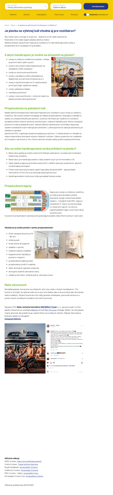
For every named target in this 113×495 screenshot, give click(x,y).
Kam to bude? (12, 5)
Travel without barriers (28, 464)
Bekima (34, 310)
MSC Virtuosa (50, 310)
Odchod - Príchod (59, 5)
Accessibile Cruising (29, 467)
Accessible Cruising (29, 470)
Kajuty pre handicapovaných (29, 461)
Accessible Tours (31, 473)
